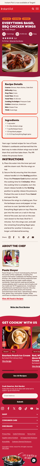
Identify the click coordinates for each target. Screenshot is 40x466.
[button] (33, 9)
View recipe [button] (6, 361)
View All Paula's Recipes (12, 299)
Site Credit (5, 448)
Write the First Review (16, 41)
